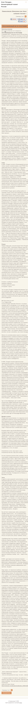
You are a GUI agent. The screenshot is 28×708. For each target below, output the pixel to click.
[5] (5, 577)
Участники (22, 13)
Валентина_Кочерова (7, 29)
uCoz (20, 702)
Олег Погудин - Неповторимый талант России (9, 4)
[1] (10, 302)
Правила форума (6, 11)
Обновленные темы (17, 11)
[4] (10, 393)
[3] (26, 313)
